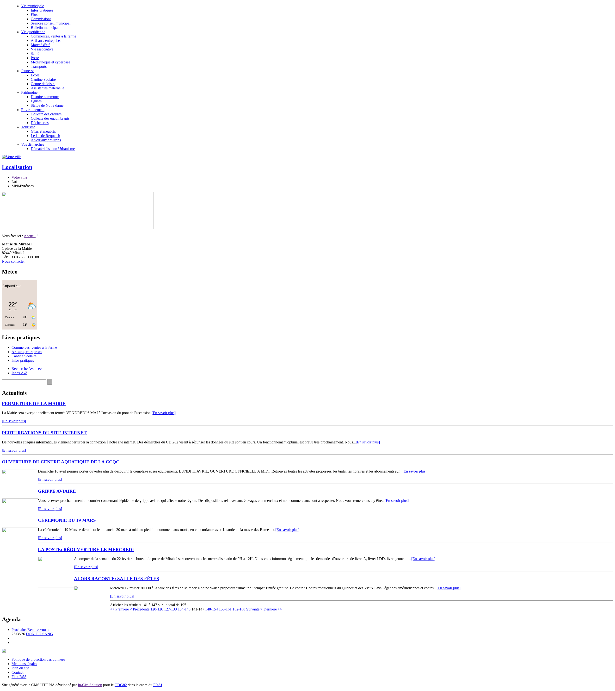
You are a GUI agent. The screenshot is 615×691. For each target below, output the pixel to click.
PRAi (157, 685)
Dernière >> (273, 609)
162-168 (239, 609)
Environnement (32, 110)
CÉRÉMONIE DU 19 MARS (67, 520)
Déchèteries (40, 123)
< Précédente (139, 609)
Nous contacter (13, 261)
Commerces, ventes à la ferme (53, 36)
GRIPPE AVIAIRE (57, 491)
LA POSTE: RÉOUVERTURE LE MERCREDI (86, 549)
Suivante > (254, 609)
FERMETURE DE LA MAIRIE (34, 403)
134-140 (184, 609)
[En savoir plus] (164, 413)
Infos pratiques (42, 10)
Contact (17, 672)
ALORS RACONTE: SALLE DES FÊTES (116, 578)
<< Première (119, 609)
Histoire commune (45, 97)
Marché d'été (40, 45)
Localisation (17, 167)
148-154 (211, 609)
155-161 (225, 609)
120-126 (156, 609)
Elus (34, 14)
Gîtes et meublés (43, 131)
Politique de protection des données (38, 659)
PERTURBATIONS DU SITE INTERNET (44, 432)
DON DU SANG (39, 634)
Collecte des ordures (46, 114)
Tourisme (28, 127)
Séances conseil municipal (50, 23)
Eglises (36, 101)
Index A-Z (19, 373)
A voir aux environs (46, 140)
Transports (39, 66)
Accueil (30, 236)
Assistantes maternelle (47, 88)
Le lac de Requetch (45, 136)
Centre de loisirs (43, 84)
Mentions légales (24, 664)
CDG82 (121, 685)
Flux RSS (19, 677)
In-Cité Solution (90, 685)
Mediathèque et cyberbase (50, 62)
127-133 (170, 609)
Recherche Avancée (27, 369)
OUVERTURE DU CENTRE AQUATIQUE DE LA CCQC (60, 461)
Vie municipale (32, 6)
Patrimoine (29, 92)
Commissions (41, 19)
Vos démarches (32, 144)
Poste (35, 58)
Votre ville (19, 177)
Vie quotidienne (33, 32)
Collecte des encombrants (50, 118)
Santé (35, 53)
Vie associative (42, 49)
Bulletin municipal (45, 27)
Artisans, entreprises (46, 40)
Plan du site (20, 668)
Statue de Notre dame (47, 105)
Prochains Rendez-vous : (30, 630)
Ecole (35, 75)
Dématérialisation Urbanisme (53, 149)
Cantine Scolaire (43, 79)
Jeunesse (27, 71)
